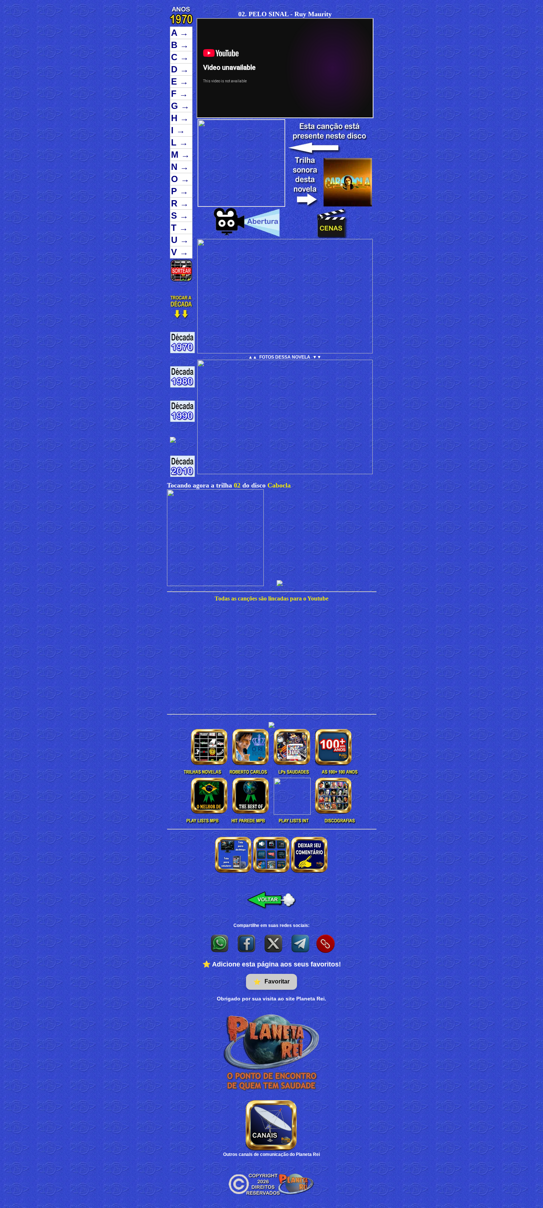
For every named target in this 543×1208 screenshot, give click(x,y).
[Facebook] (247, 943)
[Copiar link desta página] (325, 943)
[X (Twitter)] (274, 943)
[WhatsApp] (220, 943)
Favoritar (271, 981)
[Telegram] (301, 943)
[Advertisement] (271, 658)
